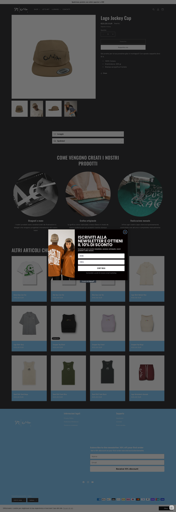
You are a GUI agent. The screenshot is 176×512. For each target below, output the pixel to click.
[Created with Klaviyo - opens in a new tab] (88, 281)
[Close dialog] (125, 232)
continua (101, 268)
